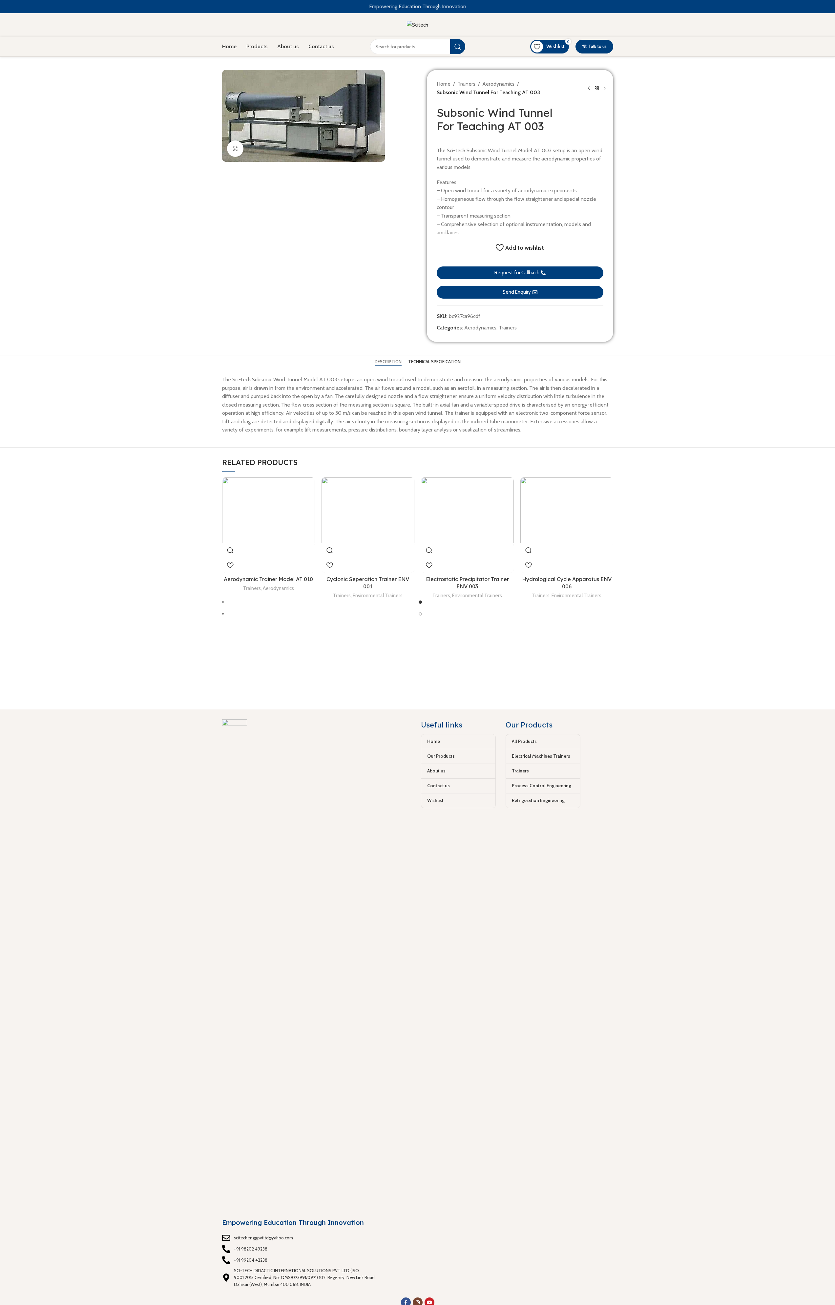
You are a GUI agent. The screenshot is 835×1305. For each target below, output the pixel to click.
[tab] (388, 362)
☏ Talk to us (594, 46)
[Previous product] (589, 88)
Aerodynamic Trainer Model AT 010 (268, 579)
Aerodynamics (498, 84)
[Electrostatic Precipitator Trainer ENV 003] (467, 510)
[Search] (457, 46)
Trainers (466, 84)
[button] (520, 272)
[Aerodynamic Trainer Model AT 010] (268, 510)
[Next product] (605, 88)
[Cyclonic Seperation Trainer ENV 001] (368, 510)
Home (443, 84)
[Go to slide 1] (420, 602)
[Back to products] (597, 88)
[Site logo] (417, 24)
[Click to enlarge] (235, 148)
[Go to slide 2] (420, 614)
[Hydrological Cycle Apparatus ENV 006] (566, 510)
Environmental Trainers (378, 595)
